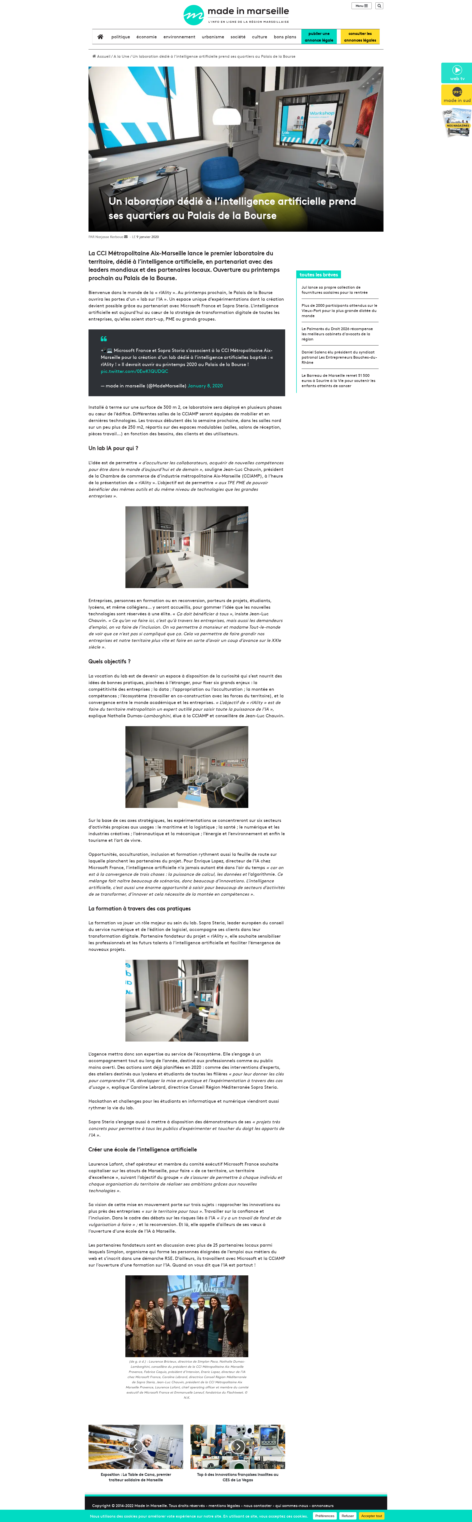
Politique (120, 36)
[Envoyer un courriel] (126, 236)
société (238, 36)
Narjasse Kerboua (109, 236)
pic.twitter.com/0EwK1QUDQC (134, 371)
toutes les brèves (319, 274)
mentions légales (224, 1505)
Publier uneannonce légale (319, 36)
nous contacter (258, 1505)
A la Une (121, 56)
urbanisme (213, 36)
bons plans (285, 36)
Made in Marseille (150, 1505)
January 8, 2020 (205, 385)
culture (259, 36)
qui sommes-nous (291, 1505)
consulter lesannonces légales (360, 36)
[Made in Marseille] (236, 15)
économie (146, 36)
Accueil (103, 56)
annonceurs (323, 1505)
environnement (179, 36)
